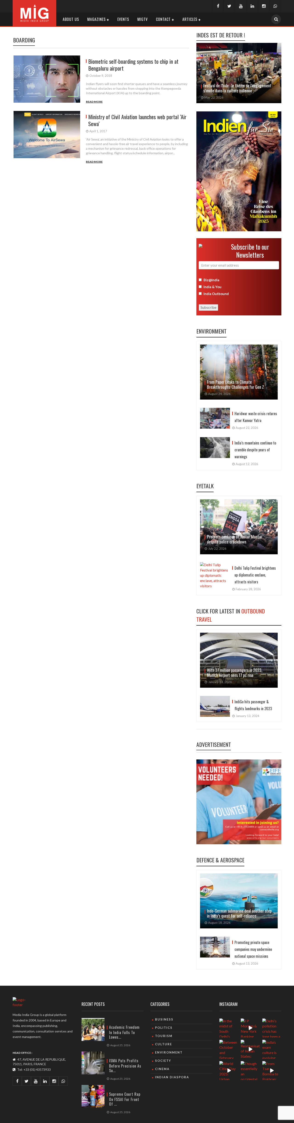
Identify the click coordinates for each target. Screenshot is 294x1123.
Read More (94, 101)
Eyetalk (205, 486)
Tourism (163, 1036)
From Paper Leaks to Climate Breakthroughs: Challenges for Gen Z (235, 384)
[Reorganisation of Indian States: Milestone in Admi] (250, 1049)
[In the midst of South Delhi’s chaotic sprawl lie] (228, 1027)
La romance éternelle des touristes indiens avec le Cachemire (236, 88)
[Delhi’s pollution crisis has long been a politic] (271, 1027)
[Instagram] (263, 6)
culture (163, 1044)
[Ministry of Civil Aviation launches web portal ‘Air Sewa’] (49, 137)
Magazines (96, 19)
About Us (71, 19)
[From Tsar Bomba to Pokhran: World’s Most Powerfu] (271, 1070)
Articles (189, 19)
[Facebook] (217, 6)
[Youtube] (240, 6)
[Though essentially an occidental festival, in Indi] (250, 1070)
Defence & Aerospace (220, 860)
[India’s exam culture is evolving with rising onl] (271, 1049)
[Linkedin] (252, 6)
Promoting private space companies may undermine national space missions (253, 949)
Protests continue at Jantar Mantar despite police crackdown (234, 539)
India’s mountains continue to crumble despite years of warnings (255, 449)
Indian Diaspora (172, 1077)
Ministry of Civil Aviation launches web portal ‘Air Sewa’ (137, 120)
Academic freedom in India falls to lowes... (124, 1032)
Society (163, 1060)
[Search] (276, 19)
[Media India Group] (34, 12)
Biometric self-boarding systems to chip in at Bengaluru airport (133, 65)
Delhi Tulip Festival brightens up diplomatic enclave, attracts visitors (255, 575)
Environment (211, 331)
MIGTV (142, 19)
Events (123, 19)
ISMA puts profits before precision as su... (125, 1065)
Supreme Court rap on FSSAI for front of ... (124, 1099)
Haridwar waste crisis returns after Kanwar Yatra (256, 417)
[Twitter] (229, 6)
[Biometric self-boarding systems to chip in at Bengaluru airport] (49, 79)
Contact (163, 19)
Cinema (162, 1069)
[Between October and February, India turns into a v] (228, 1049)
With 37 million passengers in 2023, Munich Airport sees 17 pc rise (234, 673)
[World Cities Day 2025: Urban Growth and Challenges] (228, 1070)
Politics (163, 1027)
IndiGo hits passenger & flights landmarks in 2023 (253, 705)
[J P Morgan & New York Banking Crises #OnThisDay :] (250, 1027)
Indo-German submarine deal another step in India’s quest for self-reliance (239, 913)
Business (164, 1019)
